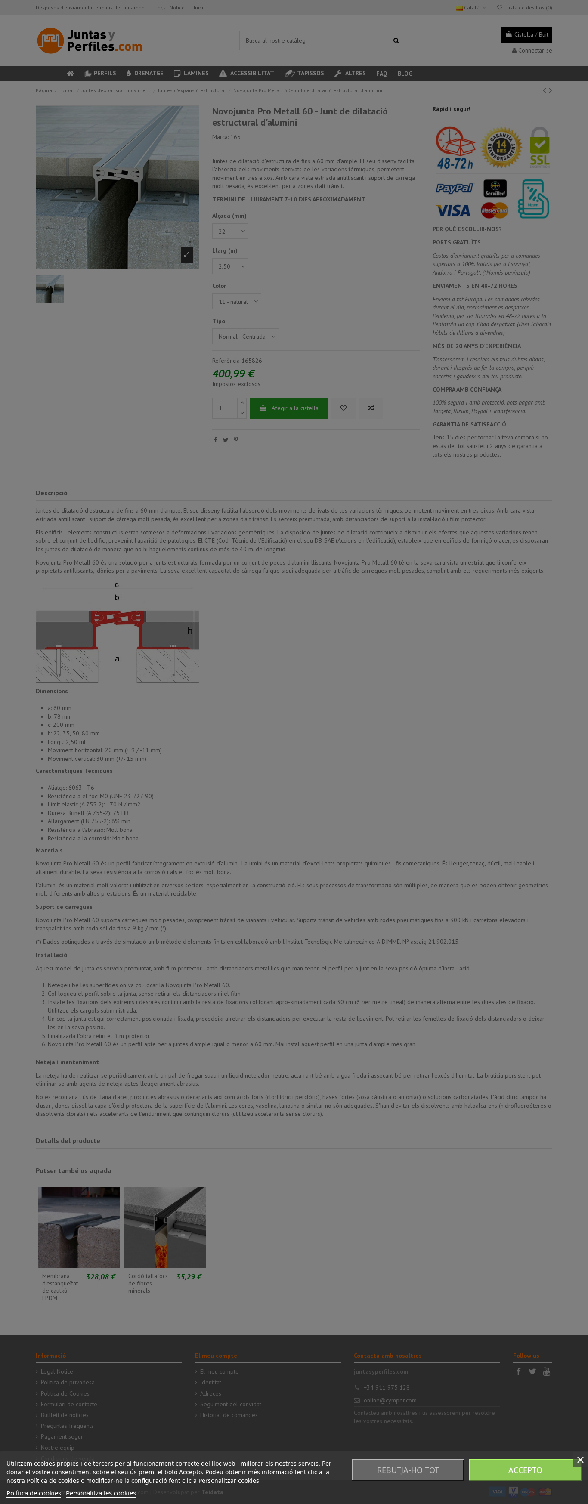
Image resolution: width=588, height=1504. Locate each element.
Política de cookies (33, 1493)
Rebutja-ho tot (408, 1470)
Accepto (525, 1470)
